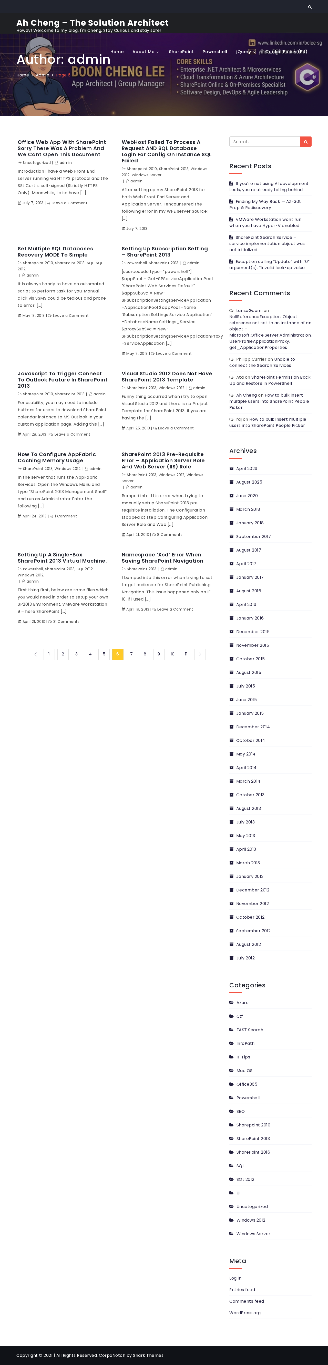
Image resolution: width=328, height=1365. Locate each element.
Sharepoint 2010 (142, 168)
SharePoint (181, 52)
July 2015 (245, 686)
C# (240, 1016)
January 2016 (250, 618)
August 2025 (249, 482)
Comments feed (246, 1301)
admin (66, 162)
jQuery (243, 52)
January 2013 (250, 876)
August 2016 (248, 591)
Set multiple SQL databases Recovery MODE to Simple (55, 251)
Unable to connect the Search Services (262, 362)
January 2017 (250, 577)
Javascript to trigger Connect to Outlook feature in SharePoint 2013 (63, 379)
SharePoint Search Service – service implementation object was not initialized (267, 243)
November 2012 (252, 904)
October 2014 (250, 740)
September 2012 (253, 931)
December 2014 (253, 727)
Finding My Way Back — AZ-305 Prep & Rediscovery (265, 205)
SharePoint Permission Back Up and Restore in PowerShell (270, 380)
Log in (235, 1278)
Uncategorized (37, 162)
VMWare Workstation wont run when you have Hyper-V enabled (265, 223)
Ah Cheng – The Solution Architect (92, 22)
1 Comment (66, 516)
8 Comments (169, 534)
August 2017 (248, 550)
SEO (241, 1111)
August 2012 (248, 944)
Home (117, 52)
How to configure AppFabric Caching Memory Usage (57, 457)
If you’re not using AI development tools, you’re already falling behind (269, 187)
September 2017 (253, 536)
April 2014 (246, 768)
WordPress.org (245, 1313)
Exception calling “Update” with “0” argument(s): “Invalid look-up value (269, 265)
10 (173, 654)
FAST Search (250, 1030)
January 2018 (250, 523)
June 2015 (246, 700)
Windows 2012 (171, 387)
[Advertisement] (164, 103)
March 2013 (248, 863)
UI (239, 1193)
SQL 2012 (85, 569)
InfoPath (246, 1043)
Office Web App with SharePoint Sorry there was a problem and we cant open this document (62, 148)
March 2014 (248, 781)
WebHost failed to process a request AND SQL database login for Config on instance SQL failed (167, 151)
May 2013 (245, 836)
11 (186, 654)
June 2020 (247, 496)
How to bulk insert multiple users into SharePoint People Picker (269, 401)
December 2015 (253, 632)
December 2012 (252, 890)
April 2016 (246, 604)
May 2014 (246, 754)
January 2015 (250, 713)
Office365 (247, 1084)
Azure (243, 1003)
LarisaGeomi (249, 310)
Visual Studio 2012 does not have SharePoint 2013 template (167, 376)
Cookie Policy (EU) (286, 52)
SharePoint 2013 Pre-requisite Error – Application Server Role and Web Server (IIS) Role (163, 460)
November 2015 (252, 645)
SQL (90, 263)
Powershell (215, 52)
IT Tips (243, 1057)
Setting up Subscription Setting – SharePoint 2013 (165, 251)
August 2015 (248, 672)
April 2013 (246, 849)
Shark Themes (148, 1355)
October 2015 (250, 659)
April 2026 (247, 469)
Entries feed (242, 1290)
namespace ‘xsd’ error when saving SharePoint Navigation (162, 558)
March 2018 (248, 509)
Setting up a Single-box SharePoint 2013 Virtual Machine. (62, 558)
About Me (143, 52)
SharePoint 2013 (174, 168)
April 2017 (246, 564)
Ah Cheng (246, 395)
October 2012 (250, 917)
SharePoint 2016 (253, 1152)
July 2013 (245, 822)
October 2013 (250, 795)
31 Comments (66, 621)
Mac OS (245, 1071)
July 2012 (245, 958)
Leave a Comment (69, 202)
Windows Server (147, 175)
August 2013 (248, 808)
